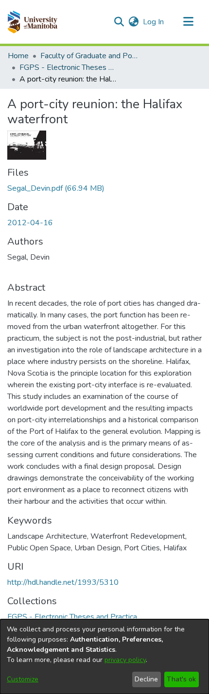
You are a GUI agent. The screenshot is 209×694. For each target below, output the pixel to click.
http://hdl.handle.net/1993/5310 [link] (63, 582)
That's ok (181, 679)
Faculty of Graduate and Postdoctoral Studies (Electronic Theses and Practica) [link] (89, 55)
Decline (146, 679)
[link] (55, 188)
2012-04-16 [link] (30, 222)
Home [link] (18, 55)
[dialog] (104, 656)
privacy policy (125, 659)
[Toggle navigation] (188, 22)
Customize (22, 679)
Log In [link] (154, 22)
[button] (32, 22)
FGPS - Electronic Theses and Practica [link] (68, 67)
